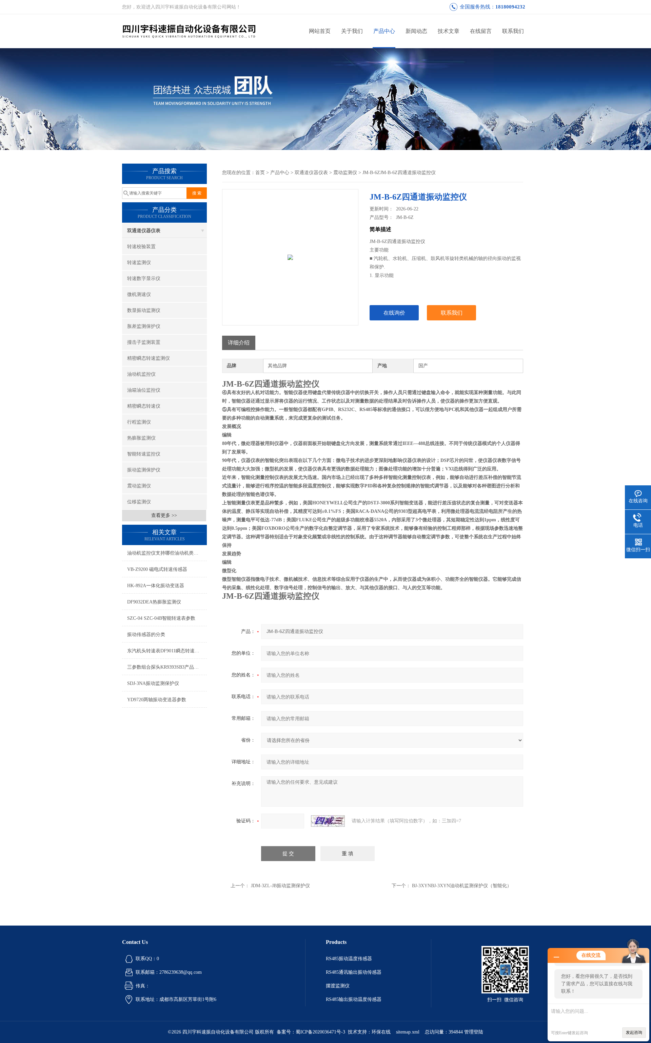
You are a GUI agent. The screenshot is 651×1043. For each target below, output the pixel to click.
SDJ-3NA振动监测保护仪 (153, 683)
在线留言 (481, 31)
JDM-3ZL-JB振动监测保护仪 (280, 885)
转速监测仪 (139, 262)
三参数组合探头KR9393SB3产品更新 (165, 667)
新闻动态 (416, 31)
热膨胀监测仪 (141, 438)
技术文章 (448, 31)
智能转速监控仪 (143, 454)
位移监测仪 (139, 501)
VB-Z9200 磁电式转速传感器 (157, 569)
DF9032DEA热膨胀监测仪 (154, 601)
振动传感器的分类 (146, 634)
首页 (260, 172)
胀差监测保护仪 (143, 326)
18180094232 (510, 7)
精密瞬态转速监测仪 (148, 358)
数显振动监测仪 (143, 310)
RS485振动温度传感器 (349, 958)
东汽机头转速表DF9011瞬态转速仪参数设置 (167, 650)
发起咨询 (634, 1032)
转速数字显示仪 (143, 278)
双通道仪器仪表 (143, 230)
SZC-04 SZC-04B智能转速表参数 (161, 618)
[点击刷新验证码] (328, 821)
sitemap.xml (407, 1032)
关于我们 (352, 31)
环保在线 (381, 1032)
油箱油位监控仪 (143, 390)
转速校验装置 (141, 246)
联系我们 (513, 31)
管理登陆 (473, 1032)
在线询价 (394, 313)
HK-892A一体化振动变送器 (155, 585)
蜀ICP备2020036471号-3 (320, 1032)
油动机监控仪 (141, 374)
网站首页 (320, 31)
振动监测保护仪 (143, 469)
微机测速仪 (139, 294)
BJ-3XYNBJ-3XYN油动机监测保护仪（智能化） (462, 885)
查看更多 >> (164, 515)
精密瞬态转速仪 (143, 406)
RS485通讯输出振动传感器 (353, 972)
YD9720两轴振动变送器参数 (156, 699)
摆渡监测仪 (338, 985)
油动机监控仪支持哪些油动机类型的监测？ (167, 553)
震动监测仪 (139, 485)
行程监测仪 (139, 422)
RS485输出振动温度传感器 (353, 999)
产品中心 (384, 31)
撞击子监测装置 (143, 342)
